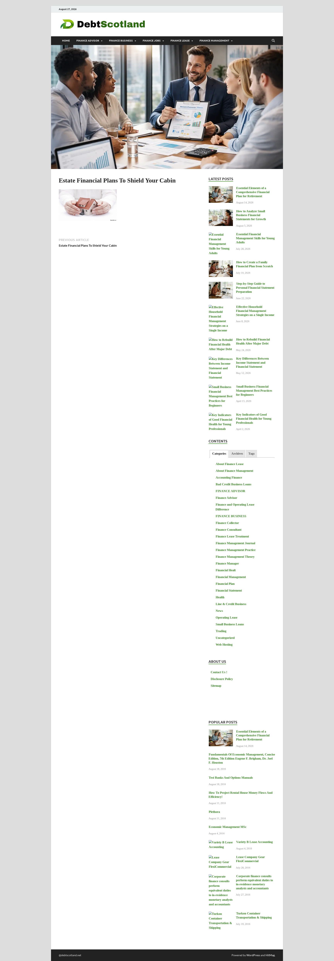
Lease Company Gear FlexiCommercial (250, 859)
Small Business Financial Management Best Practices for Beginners (254, 390)
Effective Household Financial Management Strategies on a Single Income (255, 311)
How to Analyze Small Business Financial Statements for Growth (251, 215)
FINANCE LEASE (180, 40)
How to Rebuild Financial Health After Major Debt (253, 341)
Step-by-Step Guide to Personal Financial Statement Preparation (255, 287)
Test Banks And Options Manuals (231, 777)
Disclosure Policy (222, 679)
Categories (219, 453)
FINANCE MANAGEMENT (214, 40)
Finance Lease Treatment (232, 536)
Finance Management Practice (236, 550)
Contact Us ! (219, 672)
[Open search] (273, 40)
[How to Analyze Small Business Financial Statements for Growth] (221, 212)
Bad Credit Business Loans (233, 484)
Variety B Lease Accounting (254, 842)
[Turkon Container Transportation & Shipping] (221, 914)
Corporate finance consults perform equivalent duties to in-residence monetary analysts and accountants (254, 882)
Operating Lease (226, 617)
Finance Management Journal (235, 543)
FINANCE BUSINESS (121, 40)
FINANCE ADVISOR (87, 40)
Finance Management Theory (235, 556)
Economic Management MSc (227, 827)
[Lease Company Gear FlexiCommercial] (221, 857)
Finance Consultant (228, 529)
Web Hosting (224, 644)
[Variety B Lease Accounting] (221, 842)
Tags (251, 453)
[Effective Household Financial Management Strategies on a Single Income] (221, 307)
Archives (237, 453)
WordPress (253, 955)
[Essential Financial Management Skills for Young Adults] (221, 235)
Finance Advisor (226, 497)
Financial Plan (225, 583)
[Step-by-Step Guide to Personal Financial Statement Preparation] (221, 284)
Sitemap (216, 685)
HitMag (270, 955)
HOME (66, 40)
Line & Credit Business (231, 604)
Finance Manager (227, 563)
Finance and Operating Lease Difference (235, 507)
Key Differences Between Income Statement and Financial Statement (252, 362)
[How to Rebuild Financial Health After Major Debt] (221, 340)
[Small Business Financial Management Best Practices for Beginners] (221, 387)
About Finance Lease (230, 464)
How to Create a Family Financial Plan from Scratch (254, 264)
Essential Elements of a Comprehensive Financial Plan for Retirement (252, 192)
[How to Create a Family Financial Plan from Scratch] (221, 263)
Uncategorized (225, 637)
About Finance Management (234, 470)
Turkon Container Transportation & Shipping (254, 915)
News (219, 610)
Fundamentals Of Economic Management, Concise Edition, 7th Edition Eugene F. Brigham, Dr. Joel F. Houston (242, 758)
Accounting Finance (229, 477)
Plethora (214, 811)
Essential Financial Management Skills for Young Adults (255, 238)
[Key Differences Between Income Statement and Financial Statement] (221, 359)
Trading (221, 631)
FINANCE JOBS (152, 40)
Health (220, 597)
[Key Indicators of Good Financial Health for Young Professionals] (221, 415)
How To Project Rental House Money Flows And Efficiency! (241, 794)
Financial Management (231, 577)
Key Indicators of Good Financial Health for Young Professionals (253, 418)
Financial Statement (229, 590)
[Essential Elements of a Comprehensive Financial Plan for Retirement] (221, 188)
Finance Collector (227, 523)
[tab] (219, 454)
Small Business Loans (230, 624)
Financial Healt (226, 570)
